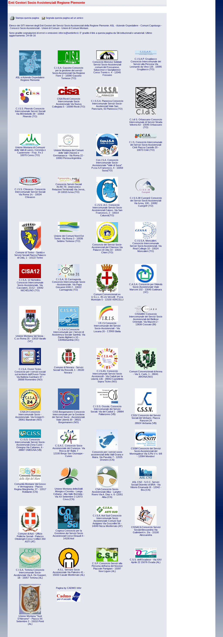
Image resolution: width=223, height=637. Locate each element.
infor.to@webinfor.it (68, 33)
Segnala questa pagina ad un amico (64, 18)
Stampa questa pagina (27, 18)
